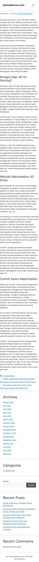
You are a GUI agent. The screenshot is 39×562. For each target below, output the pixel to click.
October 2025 (8, 437)
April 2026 (7, 416)
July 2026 (7, 406)
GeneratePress (19, 559)
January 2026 (8, 426)
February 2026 (9, 423)
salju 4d (12, 211)
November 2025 (9, 433)
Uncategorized (8, 376)
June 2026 (7, 409)
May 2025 (7, 454)
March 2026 (8, 419)
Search (6, 481)
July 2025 (7, 447)
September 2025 (9, 440)
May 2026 (7, 413)
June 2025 (7, 450)
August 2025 (8, 443)
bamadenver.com (13, 5)
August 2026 (8, 402)
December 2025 (9, 430)
